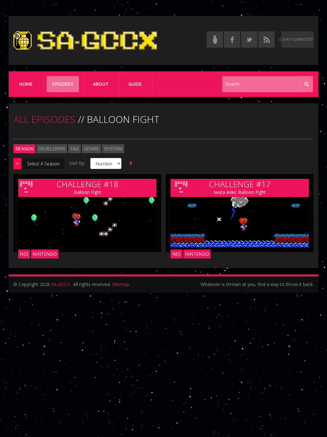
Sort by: (77, 163)
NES (24, 254)
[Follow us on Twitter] (249, 39)
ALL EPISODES (44, 119)
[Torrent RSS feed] (266, 39)
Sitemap (120, 284)
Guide (135, 84)
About (101, 84)
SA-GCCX (60, 284)
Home (26, 84)
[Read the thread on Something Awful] (215, 39)
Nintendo (45, 254)
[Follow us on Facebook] (232, 39)
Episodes (62, 84)
